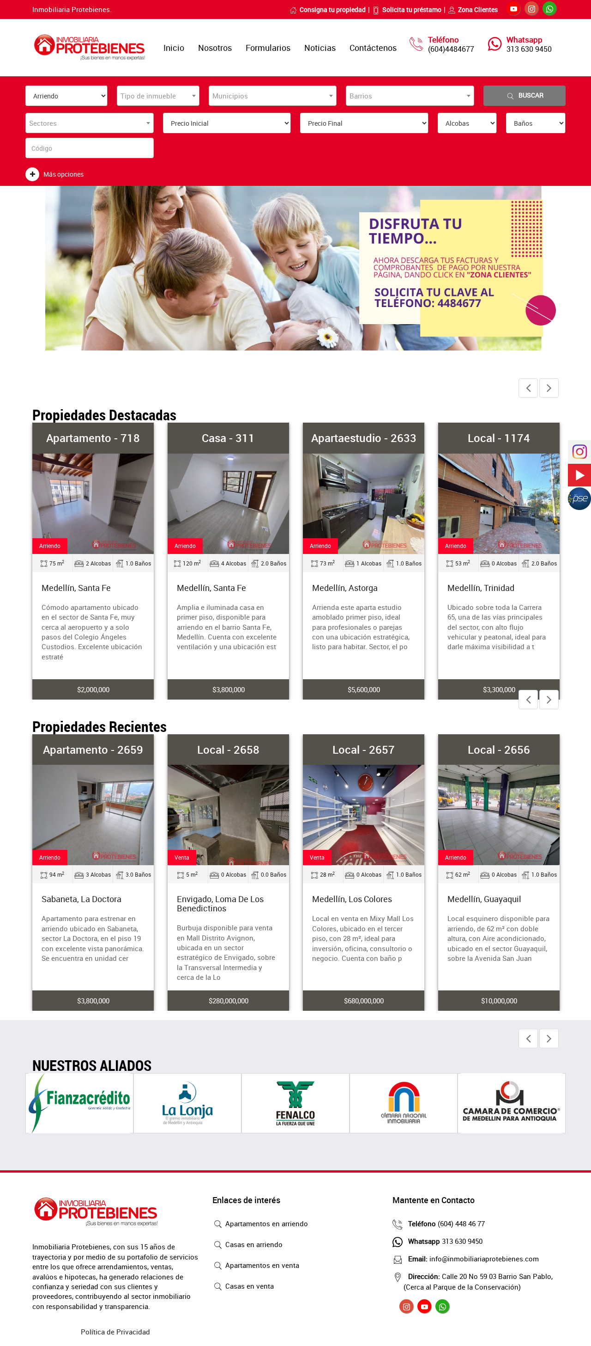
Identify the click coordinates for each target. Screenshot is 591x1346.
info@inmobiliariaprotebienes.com (473, 1258)
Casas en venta (248, 1286)
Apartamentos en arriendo (265, 1223)
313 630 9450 (529, 49)
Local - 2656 (499, 749)
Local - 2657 (363, 749)
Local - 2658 (228, 749)
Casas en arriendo (253, 1244)
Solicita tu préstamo (411, 9)
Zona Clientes (478, 9)
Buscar (531, 95)
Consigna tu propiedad (333, 9)
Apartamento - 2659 (93, 749)
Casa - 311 (228, 437)
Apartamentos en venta (261, 1265)
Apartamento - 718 (93, 437)
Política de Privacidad (115, 1331)
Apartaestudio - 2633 (363, 437)
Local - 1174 (499, 437)
